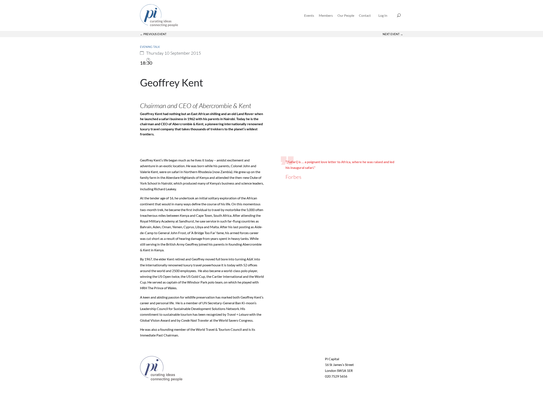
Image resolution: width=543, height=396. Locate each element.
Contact (365, 15)
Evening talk (150, 47)
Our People (345, 15)
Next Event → (393, 34)
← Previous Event (153, 34)
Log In (382, 15)
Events (309, 15)
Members (326, 15)
